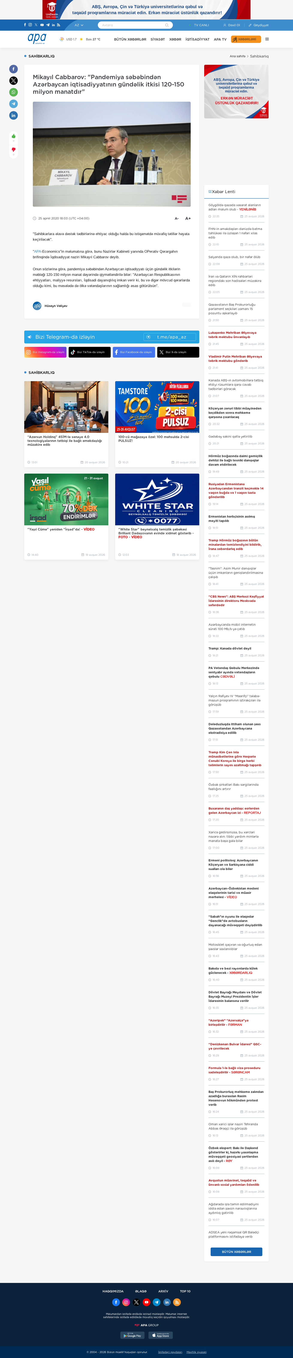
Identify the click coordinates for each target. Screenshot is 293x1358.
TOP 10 (185, 1291)
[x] (136, 1302)
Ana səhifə (237, 56)
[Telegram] (48, 25)
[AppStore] (160, 1336)
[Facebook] (25, 25)
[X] (36, 25)
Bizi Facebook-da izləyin (136, 352)
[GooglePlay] (132, 1336)
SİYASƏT (158, 39)
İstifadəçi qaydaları (170, 1352)
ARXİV (163, 1291)
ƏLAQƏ (140, 1291)
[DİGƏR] (265, 39)
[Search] (167, 25)
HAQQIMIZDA (113, 1291)
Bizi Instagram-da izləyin (48, 352)
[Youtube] (42, 25)
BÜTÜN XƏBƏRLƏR (130, 39)
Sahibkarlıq (259, 56)
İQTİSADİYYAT (198, 39)
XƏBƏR (175, 39)
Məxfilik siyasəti (197, 1352)
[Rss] (58, 25)
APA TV (220, 39)
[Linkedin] (53, 25)
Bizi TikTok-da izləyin (90, 352)
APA (37, 251)
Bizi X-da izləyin (176, 352)
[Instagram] (30, 25)
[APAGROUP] (146, 1325)
